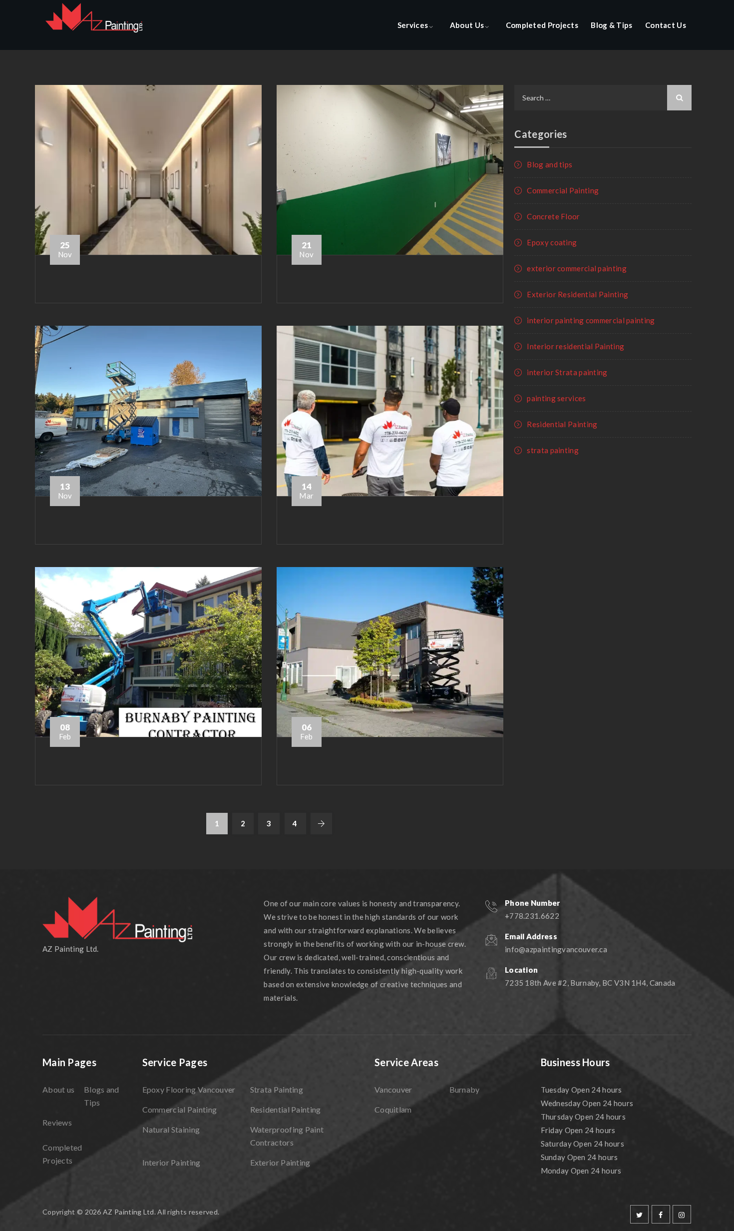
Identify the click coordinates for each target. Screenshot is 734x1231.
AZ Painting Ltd (128, 1212)
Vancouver (393, 1089)
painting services (556, 398)
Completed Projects (542, 24)
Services (412, 24)
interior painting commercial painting (591, 320)
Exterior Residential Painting (577, 294)
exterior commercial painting (576, 268)
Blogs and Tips (101, 1096)
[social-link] (639, 1214)
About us (58, 1089)
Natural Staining (171, 1129)
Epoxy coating (552, 242)
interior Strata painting (567, 372)
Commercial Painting (563, 190)
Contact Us (665, 24)
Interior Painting (171, 1162)
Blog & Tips (611, 24)
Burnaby (464, 1089)
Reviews (57, 1122)
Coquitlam (393, 1109)
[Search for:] (603, 97)
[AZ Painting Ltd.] (94, 25)
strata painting (553, 450)
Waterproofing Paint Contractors (287, 1136)
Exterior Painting (280, 1162)
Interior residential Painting (575, 346)
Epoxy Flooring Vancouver (189, 1089)
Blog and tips (549, 164)
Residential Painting (562, 424)
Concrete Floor (553, 216)
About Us (467, 24)
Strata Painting (277, 1089)
